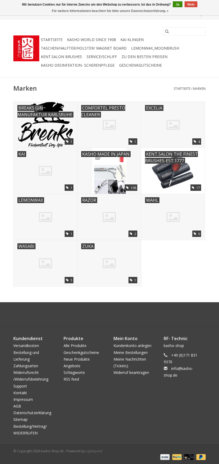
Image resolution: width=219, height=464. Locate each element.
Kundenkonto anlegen (132, 345)
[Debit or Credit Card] (188, 456)
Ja (177, 4)
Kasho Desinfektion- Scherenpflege (78, 65)
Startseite (51, 39)
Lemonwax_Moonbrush (155, 48)
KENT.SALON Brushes (61, 56)
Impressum (23, 399)
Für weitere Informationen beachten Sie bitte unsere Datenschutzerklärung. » (110, 11)
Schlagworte (74, 372)
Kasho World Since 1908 (91, 39)
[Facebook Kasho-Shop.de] (109, 314)
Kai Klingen (132, 39)
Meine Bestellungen (131, 352)
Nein (190, 4)
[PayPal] (176, 456)
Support (20, 386)
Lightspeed (93, 451)
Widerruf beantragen (131, 372)
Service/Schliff (102, 56)
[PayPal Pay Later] (200, 456)
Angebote (72, 365)
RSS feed (71, 379)
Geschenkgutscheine (140, 65)
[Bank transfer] (164, 456)
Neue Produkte (77, 359)
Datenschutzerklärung (32, 412)
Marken (199, 88)
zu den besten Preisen (144, 56)
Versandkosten (26, 345)
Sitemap (20, 419)
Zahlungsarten (25, 365)
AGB (17, 406)
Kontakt (20, 392)
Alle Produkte (75, 345)
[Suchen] (167, 31)
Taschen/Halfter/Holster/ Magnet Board (84, 48)
